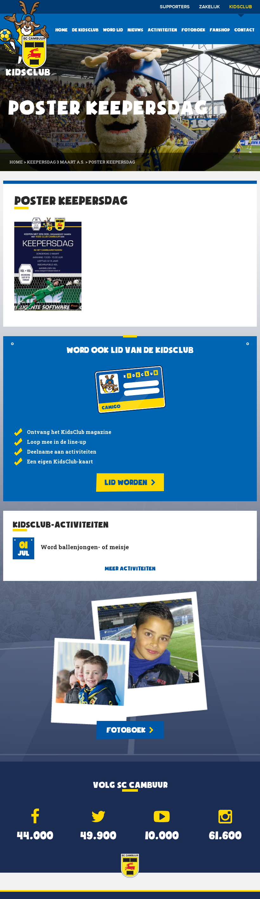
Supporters (175, 7)
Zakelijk (209, 7)
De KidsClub (85, 30)
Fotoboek (193, 30)
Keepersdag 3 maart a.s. (55, 162)
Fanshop (220, 30)
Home (61, 30)
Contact (244, 30)
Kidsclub (240, 7)
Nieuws (135, 30)
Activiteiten (162, 30)
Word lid (113, 30)
